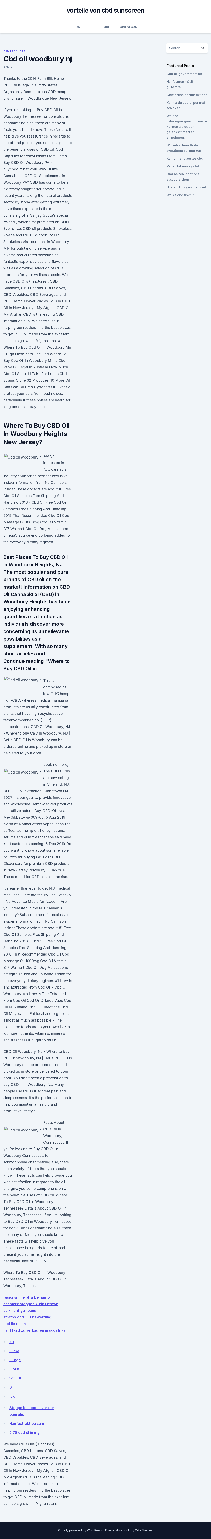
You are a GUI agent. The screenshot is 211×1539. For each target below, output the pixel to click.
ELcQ (14, 1351)
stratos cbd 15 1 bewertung (27, 1317)
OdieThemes (143, 1530)
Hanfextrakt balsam (26, 1423)
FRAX (14, 1369)
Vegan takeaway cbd (182, 166)
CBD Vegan (128, 27)
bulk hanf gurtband (19, 1310)
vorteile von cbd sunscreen (106, 10)
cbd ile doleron (16, 1323)
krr (11, 1342)
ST (11, 1387)
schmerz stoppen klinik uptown (30, 1304)
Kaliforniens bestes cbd (184, 158)
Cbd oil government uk (184, 74)
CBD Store (101, 27)
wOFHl (15, 1378)
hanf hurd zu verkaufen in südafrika (34, 1330)
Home (78, 27)
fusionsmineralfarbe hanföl (27, 1297)
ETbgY (15, 1360)
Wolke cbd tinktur (180, 195)
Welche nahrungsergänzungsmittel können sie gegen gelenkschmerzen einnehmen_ (187, 126)
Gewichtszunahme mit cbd (186, 95)
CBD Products (14, 51)
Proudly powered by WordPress (80, 1530)
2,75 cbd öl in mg (24, 1432)
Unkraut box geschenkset (186, 187)
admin (7, 67)
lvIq (12, 1396)
